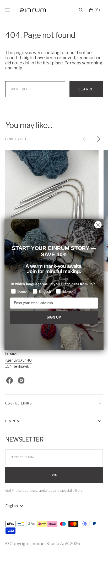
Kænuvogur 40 (18, 360)
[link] (52, 210)
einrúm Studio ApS (49, 543)
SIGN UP (54, 317)
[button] (81, 10)
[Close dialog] (98, 224)
